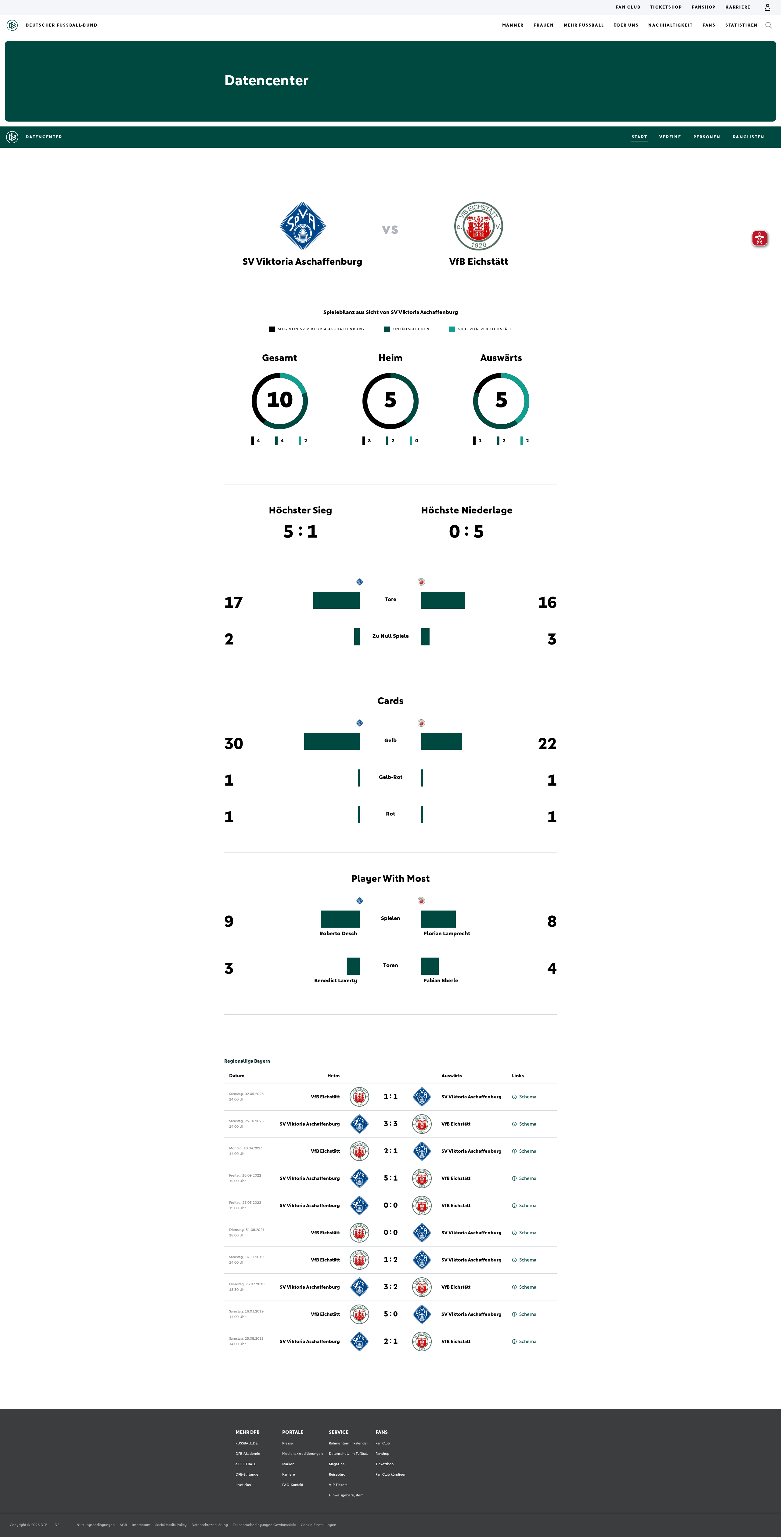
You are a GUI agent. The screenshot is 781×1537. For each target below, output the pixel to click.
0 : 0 (391, 1205)
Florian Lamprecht (447, 933)
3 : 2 (391, 1287)
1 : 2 (391, 1260)
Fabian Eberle (441, 981)
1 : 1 (391, 1097)
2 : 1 (391, 1151)
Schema (527, 1096)
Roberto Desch (338, 933)
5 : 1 (391, 1178)
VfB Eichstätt (325, 1096)
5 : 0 (391, 1314)
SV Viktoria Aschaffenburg (471, 1096)
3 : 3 (391, 1124)
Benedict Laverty (335, 981)
